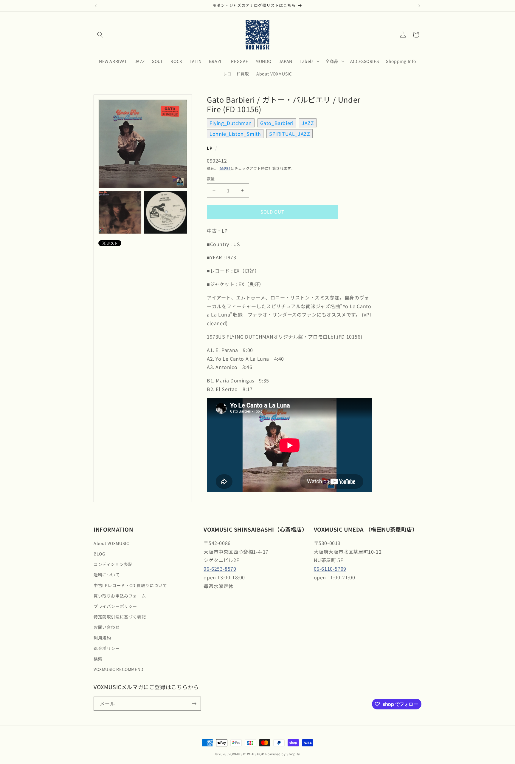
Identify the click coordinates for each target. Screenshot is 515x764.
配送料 (225, 168)
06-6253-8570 (220, 568)
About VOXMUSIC (111, 543)
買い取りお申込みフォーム (120, 596)
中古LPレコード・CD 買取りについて (130, 585)
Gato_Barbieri (277, 122)
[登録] (194, 704)
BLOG (99, 554)
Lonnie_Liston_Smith (235, 133)
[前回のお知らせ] (95, 5)
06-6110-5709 (330, 568)
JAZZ (308, 122)
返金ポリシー (107, 648)
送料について (107, 575)
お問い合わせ (107, 627)
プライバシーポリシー (115, 606)
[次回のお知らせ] (419, 5)
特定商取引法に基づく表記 (120, 617)
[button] (100, 34)
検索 (98, 659)
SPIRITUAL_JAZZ (289, 133)
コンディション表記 (113, 564)
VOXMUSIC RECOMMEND (119, 669)
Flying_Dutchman (231, 122)
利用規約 (102, 638)
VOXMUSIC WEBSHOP (246, 753)
